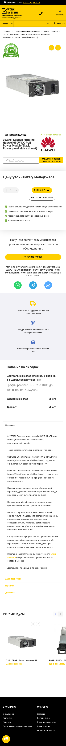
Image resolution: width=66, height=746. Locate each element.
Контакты (7, 718)
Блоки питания (43, 726)
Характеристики (13, 579)
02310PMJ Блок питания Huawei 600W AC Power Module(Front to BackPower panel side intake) (22, 660)
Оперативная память (46, 722)
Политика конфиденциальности (17, 726)
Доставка (10, 592)
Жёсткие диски (43, 718)
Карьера (7, 722)
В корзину (39, 190)
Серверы (41, 714)
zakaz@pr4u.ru (31, 2)
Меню (5, 23)
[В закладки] (38, 624)
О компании (8, 714)
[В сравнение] (33, 624)
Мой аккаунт (54, 24)
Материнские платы (46, 730)
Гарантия (9, 586)
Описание (10, 425)
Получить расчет (33, 257)
